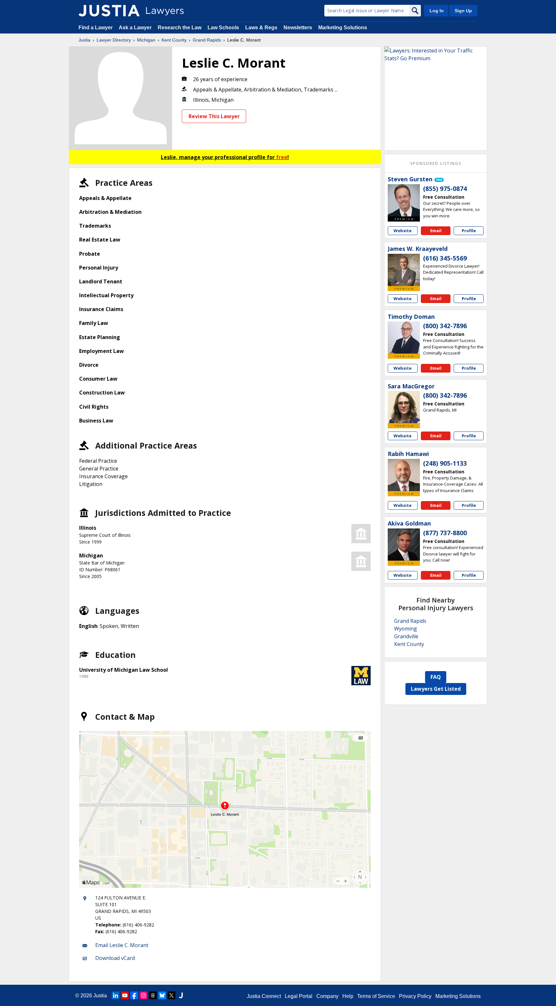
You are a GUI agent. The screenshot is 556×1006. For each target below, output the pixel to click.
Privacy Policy (415, 996)
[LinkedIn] (115, 995)
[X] (171, 995)
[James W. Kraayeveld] (404, 270)
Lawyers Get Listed (436, 688)
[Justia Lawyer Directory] (109, 10)
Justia (84, 40)
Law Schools (223, 27)
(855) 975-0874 (445, 189)
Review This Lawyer (214, 116)
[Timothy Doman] (404, 337)
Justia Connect (264, 996)
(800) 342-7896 (445, 326)
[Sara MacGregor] (404, 407)
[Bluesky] (162, 995)
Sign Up (463, 10)
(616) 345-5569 (445, 258)
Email (435, 230)
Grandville (406, 636)
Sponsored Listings (435, 163)
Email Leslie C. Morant (121, 945)
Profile (469, 230)
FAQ (436, 676)
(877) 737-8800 (445, 533)
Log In (437, 10)
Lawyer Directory (114, 40)
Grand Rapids (207, 40)
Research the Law (179, 27)
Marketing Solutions (342, 27)
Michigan (146, 40)
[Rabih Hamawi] (404, 475)
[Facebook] (134, 995)
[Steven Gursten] (404, 200)
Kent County (174, 40)
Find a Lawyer (96, 27)
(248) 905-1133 (445, 463)
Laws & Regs (261, 27)
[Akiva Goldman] (404, 544)
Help (347, 996)
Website (403, 230)
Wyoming (405, 628)
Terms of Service (376, 996)
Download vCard (115, 958)
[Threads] (153, 995)
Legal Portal (298, 996)
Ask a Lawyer (136, 27)
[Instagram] (143, 995)
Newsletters (297, 27)
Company (327, 996)
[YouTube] (125, 995)
